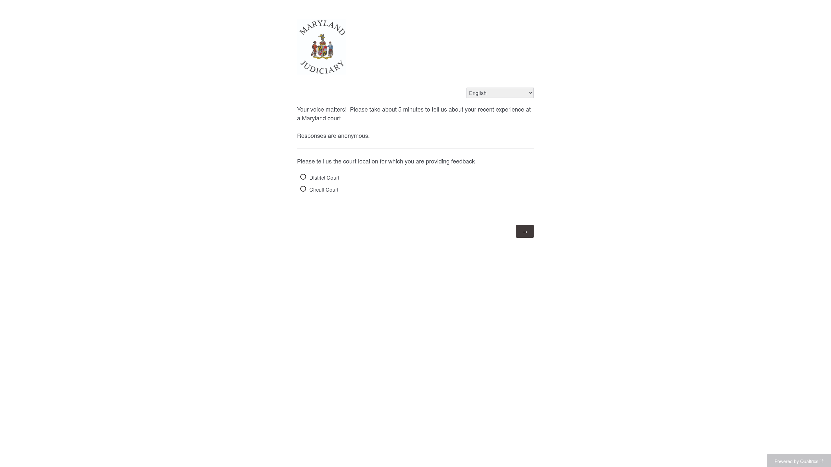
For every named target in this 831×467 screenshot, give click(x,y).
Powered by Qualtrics (796, 461)
